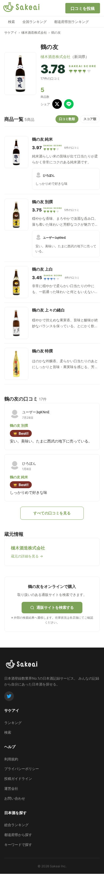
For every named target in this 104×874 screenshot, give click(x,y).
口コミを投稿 (83, 8)
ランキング (13, 723)
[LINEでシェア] (69, 104)
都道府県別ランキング (71, 22)
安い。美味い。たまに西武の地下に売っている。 (65, 248)
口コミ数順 (67, 119)
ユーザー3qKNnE (54, 238)
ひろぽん (49, 175)
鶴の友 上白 (42, 269)
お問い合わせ (14, 798)
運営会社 (11, 788)
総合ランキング (16, 825)
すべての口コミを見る (52, 513)
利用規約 (11, 759)
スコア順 (89, 119)
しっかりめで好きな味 (51, 184)
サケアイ (10, 32)
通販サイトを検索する (55, 607)
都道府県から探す (18, 835)
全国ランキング (34, 22)
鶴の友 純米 (42, 139)
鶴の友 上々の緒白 (48, 310)
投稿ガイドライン (18, 778)
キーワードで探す (18, 844)
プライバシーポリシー (21, 769)
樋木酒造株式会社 (34, 32)
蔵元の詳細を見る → (27, 556)
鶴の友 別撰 (42, 201)
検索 (11, 22)
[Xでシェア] (57, 104)
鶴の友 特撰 (42, 350)
